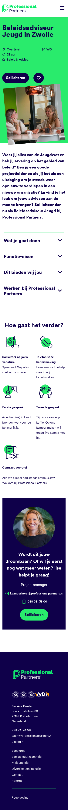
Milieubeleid (20, 762)
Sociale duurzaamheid (27, 756)
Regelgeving (20, 797)
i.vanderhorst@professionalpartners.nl (36, 593)
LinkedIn (17, 741)
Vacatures (18, 750)
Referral (17, 780)
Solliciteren (15, 78)
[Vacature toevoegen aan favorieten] (38, 78)
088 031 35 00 (21, 729)
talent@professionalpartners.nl (32, 735)
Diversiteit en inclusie (26, 768)
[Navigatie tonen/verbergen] (62, 8)
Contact (17, 774)
